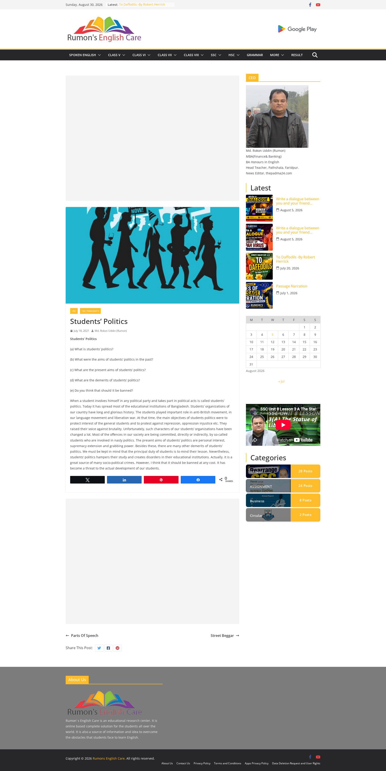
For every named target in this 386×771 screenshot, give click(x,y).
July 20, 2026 (289, 268)
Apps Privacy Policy (257, 763)
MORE (274, 55)
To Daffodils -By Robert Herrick (142, 4)
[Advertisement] (152, 107)
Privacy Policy (202, 763)
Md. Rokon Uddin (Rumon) (111, 331)
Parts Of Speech (84, 635)
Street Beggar (222, 635)
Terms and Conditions (227, 763)
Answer (256, 472)
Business (257, 501)
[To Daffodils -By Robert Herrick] (259, 266)
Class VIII (191, 55)
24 (305, 485)
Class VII (165, 55)
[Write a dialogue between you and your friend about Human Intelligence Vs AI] (259, 208)
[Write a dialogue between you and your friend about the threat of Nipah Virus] (259, 237)
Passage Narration (291, 286)
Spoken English (82, 55)
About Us (167, 763)
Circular (256, 515)
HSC (232, 55)
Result (297, 55)
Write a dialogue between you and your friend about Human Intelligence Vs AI (298, 201)
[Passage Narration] (259, 295)
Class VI (139, 55)
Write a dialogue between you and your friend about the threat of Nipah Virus (297, 230)
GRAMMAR (255, 55)
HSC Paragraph (90, 311)
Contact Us (183, 763)
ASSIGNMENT (261, 486)
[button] (98, 55)
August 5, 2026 (291, 210)
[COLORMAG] (104, 691)
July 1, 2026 (288, 293)
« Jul (281, 381)
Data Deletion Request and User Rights (296, 763)
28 (305, 471)
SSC (213, 55)
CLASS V (114, 55)
